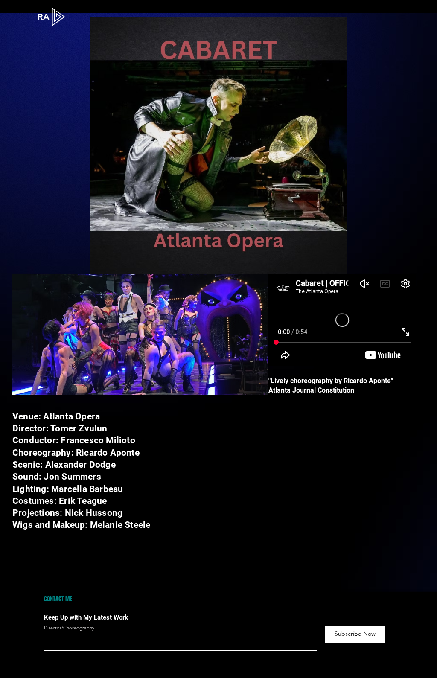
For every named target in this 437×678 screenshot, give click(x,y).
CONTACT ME (58, 598)
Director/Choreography (69, 628)
